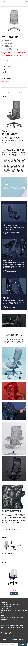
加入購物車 (12, 644)
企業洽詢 (21, 627)
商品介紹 (7, 92)
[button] (26, 582)
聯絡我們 (16, 627)
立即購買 (22, 644)
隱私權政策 (22, 617)
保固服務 (7, 617)
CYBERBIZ (9, 640)
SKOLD (14, 588)
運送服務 (17, 617)
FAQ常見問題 (4, 620)
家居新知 (7, 627)
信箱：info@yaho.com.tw (6, 608)
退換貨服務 (12, 617)
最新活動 (3, 617)
